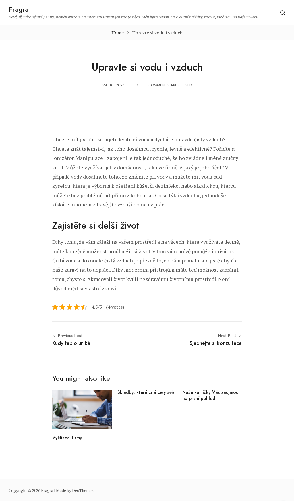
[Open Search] (282, 13)
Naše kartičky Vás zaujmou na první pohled (210, 395)
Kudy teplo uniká (71, 343)
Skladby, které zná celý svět (146, 392)
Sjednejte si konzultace (215, 343)
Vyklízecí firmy (67, 437)
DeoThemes (83, 490)
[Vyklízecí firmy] (82, 409)
